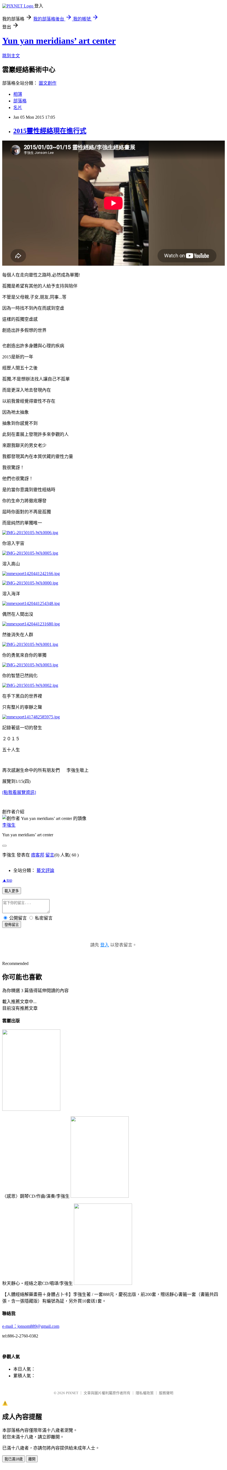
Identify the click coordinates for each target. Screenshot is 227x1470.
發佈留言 (11, 925)
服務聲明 (166, 1393)
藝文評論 (45, 870)
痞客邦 (37, 855)
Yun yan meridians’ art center (59, 41)
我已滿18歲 (13, 1459)
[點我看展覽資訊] (19, 792)
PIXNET (72, 1393)
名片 (17, 107)
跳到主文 (11, 55)
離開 (31, 1459)
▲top (7, 880)
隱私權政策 (145, 1393)
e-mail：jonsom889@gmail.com (30, 1326)
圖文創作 (47, 83)
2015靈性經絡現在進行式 (49, 130)
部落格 (20, 101)
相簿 (17, 94)
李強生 (9, 825)
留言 (49, 855)
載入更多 (11, 891)
